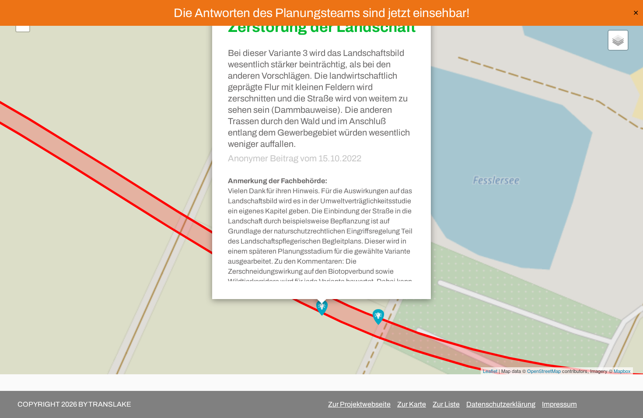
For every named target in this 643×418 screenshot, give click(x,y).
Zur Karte (411, 404)
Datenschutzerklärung (500, 404)
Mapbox (622, 370)
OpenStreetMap (544, 370)
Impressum (559, 404)
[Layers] (618, 40)
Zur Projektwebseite (359, 404)
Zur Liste (446, 404)
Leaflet (490, 370)
